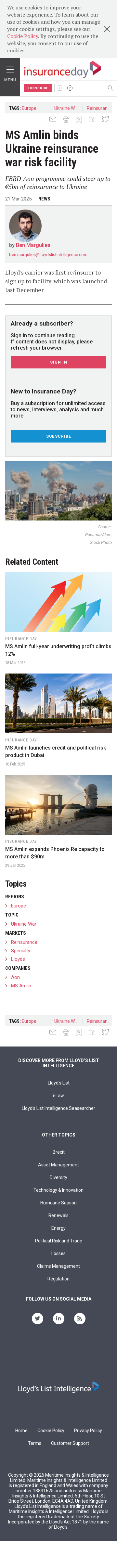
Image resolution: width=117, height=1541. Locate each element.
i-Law (58, 1095)
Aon (15, 977)
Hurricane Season (58, 1202)
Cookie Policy (22, 36)
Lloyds (18, 959)
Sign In (59, 88)
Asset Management (58, 1164)
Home (21, 1430)
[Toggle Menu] (10, 68)
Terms (34, 1443)
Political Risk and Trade (58, 1240)
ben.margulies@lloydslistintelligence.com (48, 254)
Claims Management (58, 1266)
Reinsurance (99, 108)
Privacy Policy (88, 1430)
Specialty (20, 951)
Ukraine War (66, 108)
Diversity (58, 1177)
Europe (29, 108)
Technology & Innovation (58, 1190)
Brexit (59, 1152)
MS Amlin (21, 986)
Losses (58, 1253)
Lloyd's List (59, 1082)
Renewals (58, 1215)
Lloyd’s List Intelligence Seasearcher (58, 1108)
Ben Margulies (33, 245)
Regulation (58, 1278)
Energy (58, 1228)
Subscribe (37, 88)
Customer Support (70, 1443)
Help (69, 88)
